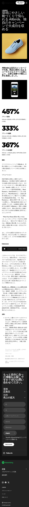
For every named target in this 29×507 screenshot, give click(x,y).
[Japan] (10, 433)
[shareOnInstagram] (4, 453)
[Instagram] (3, 482)
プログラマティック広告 (9, 472)
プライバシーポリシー (7, 490)
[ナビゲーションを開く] (26, 3)
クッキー (4, 494)
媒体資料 (4, 475)
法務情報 (4, 487)
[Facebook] (5, 482)
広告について (5, 497)
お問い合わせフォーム (20, 2)
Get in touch (8, 444)
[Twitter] (8, 482)
